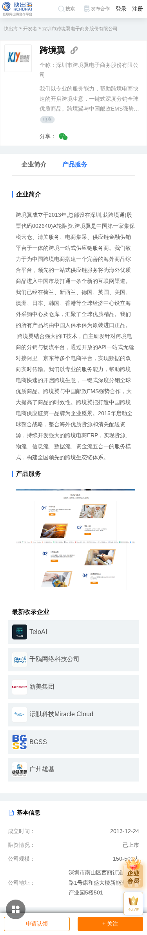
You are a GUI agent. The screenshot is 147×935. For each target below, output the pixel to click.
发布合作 (100, 8)
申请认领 (37, 923)
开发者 (30, 28)
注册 (137, 9)
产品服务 (74, 164)
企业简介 (34, 164)
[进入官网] (74, 50)
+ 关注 (110, 923)
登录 (121, 9)
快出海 (11, 28)
